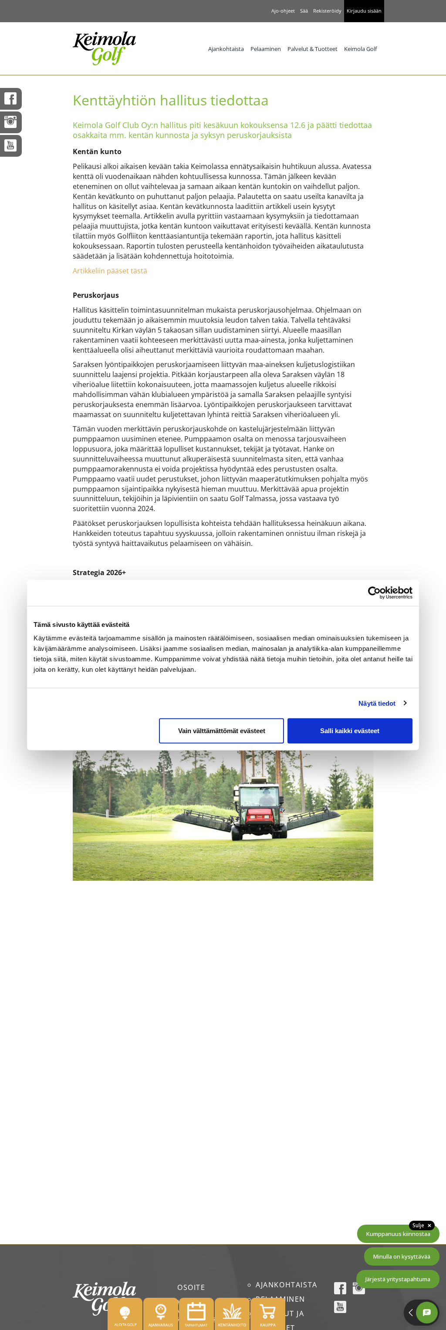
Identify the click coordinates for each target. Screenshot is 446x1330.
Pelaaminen (265, 49)
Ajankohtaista (226, 49)
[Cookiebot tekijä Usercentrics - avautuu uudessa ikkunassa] (374, 592)
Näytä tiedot (376, 703)
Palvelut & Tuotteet (312, 49)
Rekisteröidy (327, 10)
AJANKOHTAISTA (287, 1285)
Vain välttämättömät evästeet (221, 730)
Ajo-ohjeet (283, 10)
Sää (304, 10)
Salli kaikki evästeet (349, 730)
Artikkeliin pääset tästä (110, 271)
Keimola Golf (360, 49)
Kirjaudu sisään (364, 10)
